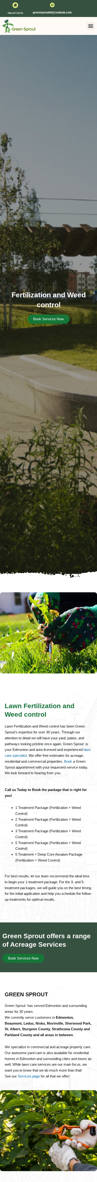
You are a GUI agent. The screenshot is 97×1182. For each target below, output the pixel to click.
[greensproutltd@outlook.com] (52, 5)
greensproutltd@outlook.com (52, 12)
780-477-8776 (15, 13)
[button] (91, 26)
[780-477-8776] (15, 5)
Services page (29, 1076)
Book (68, 761)
